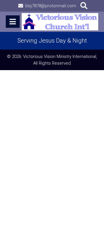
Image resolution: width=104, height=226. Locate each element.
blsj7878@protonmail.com (50, 5)
